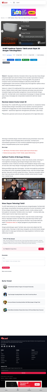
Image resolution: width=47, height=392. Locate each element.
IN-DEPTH (3, 355)
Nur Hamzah (9, 54)
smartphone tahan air (11, 222)
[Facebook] (4, 346)
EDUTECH (3, 357)
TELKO (2, 353)
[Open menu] (14, 2)
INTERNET (3, 362)
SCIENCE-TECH (3, 360)
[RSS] (14, 346)
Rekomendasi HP (34, 353)
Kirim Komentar (6, 267)
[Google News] (2, 346)
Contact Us (7, 378)
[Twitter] (9, 346)
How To (17, 355)
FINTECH (2, 359)
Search (33, 359)
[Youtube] (12, 346)
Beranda (2, 17)
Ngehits (17, 357)
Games (17, 362)
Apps (17, 360)
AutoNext (18, 359)
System (17, 2)
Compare (33, 355)
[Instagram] (7, 346)
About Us (2, 378)
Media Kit (10, 378)
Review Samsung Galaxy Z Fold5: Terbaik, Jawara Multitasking (19, 153)
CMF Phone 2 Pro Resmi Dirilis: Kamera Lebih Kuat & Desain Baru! (20, 150)
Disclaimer (15, 378)
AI (6, 17)
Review (17, 353)
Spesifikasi (33, 357)
